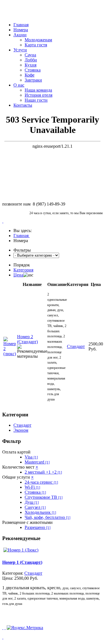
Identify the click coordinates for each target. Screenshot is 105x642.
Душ (32, 502)
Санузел (35, 507)
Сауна (30, 54)
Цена (18, 275)
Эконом (20, 430)
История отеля (38, 95)
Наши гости (36, 100)
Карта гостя (36, 44)
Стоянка (33, 70)
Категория (23, 270)
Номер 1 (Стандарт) (22, 562)
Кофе (29, 75)
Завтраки (33, 80)
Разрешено (37, 527)
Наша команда (38, 90)
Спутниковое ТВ (43, 497)
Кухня (30, 65)
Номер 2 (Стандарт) (27, 339)
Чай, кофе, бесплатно (47, 517)
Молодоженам (38, 39)
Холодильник (40, 512)
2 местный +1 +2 (43, 472)
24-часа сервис (41, 482)
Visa (31, 457)
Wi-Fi (32, 487)
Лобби (31, 60)
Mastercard (37, 462)
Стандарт (22, 425)
